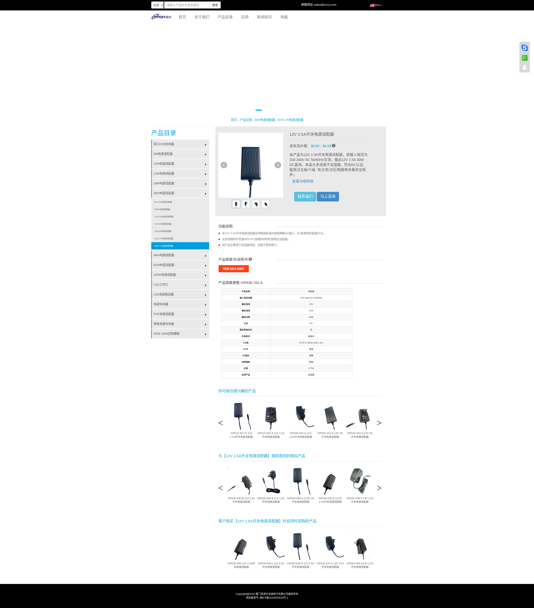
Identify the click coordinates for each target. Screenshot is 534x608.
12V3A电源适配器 (162, 224)
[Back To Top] (524, 69)
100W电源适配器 (165, 274)
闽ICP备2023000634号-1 (274, 597)
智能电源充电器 (164, 324)
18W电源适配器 (164, 183)
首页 (182, 17)
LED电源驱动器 (164, 294)
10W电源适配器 (164, 163)
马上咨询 (327, 196)
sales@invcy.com (325, 4)
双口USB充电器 (164, 144)
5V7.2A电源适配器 (163, 202)
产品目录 (225, 17)
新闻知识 (264, 17)
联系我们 (305, 196)
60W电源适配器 (164, 265)
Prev (223, 165)
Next (278, 165)
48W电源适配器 (164, 255)
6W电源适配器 (163, 154)
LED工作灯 (161, 284)
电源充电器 (161, 304)
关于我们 (201, 17)
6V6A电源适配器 (162, 209)
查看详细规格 (303, 181)
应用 (245, 17)
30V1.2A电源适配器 (290, 120)
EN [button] (377, 5)
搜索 (215, 5)
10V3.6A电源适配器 (163, 216)
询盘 (284, 17)
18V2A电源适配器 (162, 231)
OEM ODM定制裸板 (167, 333)
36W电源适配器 (264, 120)
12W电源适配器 (164, 173)
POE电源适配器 (164, 314)
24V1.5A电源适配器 (163, 238)
